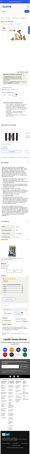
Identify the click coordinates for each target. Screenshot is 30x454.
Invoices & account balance (3, 397)
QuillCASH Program (10, 393)
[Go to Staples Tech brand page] (11, 355)
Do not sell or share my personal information (15, 447)
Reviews (26, 157)
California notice (24, 443)
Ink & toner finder (18, 391)
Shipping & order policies (3, 405)
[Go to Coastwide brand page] (11, 350)
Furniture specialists (10, 418)
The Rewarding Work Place (25, 392)
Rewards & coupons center (18, 400)
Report (25, 333)
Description (5, 157)
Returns (3, 390)
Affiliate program (10, 428)
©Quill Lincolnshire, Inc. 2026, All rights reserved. (11, 439)
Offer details (5, 146)
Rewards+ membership (11, 386)
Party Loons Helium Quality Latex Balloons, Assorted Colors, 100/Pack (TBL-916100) (11, 259)
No (19, 333)
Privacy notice (15, 443)
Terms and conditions (13, 370)
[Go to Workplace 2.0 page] (25, 355)
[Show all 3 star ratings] (14, 288)
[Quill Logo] (7, 6)
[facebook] (18, 376)
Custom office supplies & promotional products (11, 405)
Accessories (20, 157)
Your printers (19, 393)
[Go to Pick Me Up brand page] (18, 350)
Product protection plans (10, 422)
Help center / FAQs (4, 401)
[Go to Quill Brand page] (5, 350)
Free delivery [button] (5, 148)
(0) (22, 286)
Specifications (12, 157)
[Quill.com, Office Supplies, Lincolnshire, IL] (6, 434)
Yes (14, 333)
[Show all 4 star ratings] (14, 286)
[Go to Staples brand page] (5, 355)
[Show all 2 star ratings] (14, 290)
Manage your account (4, 393)
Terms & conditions (6, 443)
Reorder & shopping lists (18, 387)
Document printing (10, 410)
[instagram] (10, 376)
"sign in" (9, 83)
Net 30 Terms (10, 400)
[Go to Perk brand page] (25, 350)
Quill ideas (10, 425)
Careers (24, 396)
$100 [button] (4, 95)
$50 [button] (10, 95)
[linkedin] (14, 376)
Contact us (3, 417)
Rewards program (10, 390)
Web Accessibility (26, 399)
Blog (24, 389)
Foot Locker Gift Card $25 (6, 144)
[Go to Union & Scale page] (18, 355)
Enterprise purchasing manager (10, 414)
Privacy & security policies (3, 414)
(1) (22, 284)
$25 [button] (14, 95)
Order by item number (19, 396)
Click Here (16, 192)
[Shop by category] (1, 6)
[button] (29, 1)
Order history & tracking (3, 387)
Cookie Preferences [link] (16, 445)
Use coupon (24, 366)
